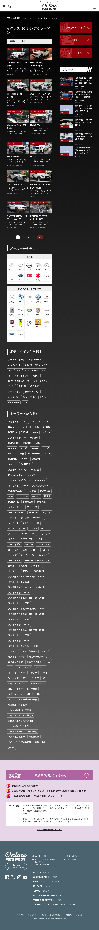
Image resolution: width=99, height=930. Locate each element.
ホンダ (23, 448)
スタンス (12, 534)
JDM (33, 534)
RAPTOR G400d (15, 185)
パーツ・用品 (75, 53)
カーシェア (40, 667)
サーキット (38, 518)
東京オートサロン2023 (18, 603)
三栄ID (25, 813)
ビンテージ (13, 651)
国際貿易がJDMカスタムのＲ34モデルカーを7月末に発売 (83, 136)
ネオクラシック (30, 651)
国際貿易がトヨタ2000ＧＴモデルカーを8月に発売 (83, 122)
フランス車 (23, 496)
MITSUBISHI (34, 454)
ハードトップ (14, 392)
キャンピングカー (16, 673)
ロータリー (13, 571)
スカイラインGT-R (17, 422)
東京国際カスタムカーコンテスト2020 (26, 630)
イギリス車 (40, 480)
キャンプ (35, 678)
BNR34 (24, 432)
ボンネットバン (32, 392)
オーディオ (13, 550)
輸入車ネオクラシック (39, 657)
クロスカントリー (16, 528)
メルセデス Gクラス (40, 94)
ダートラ (12, 518)
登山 (10, 689)
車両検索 (16, 18)
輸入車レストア (15, 662)
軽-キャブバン (29, 397)
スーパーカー (14, 560)
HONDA (34, 448)
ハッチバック (14, 365)
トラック (44, 397)
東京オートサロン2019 (18, 641)
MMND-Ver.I (35, 125)
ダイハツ (12, 464)
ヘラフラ (45, 528)
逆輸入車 (41, 502)
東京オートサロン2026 (33, 571)
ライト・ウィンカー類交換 (20, 715)
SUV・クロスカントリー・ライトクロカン (28, 381)
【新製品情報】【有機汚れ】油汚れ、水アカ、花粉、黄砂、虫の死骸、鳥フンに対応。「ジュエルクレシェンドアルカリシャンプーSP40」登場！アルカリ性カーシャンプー (83, 80)
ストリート (28, 523)
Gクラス (34, 156)
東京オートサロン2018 (18, 635)
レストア (45, 651)
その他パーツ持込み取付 (19, 742)
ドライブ (45, 673)
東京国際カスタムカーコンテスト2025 (26, 587)
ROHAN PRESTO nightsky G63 (38, 217)
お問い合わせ (31, 915)
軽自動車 (34, 386)
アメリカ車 (45, 491)
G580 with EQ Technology (36, 64)
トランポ (33, 673)
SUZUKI (36, 459)
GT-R (32, 422)
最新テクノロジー (35, 662)
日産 (38, 443)
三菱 (22, 454)
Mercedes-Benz (15, 475)
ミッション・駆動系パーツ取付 (22, 699)
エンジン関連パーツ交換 (19, 710)
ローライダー (14, 544)
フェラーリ (32, 507)
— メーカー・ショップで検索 (43, 859)
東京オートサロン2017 (18, 646)
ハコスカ (35, 470)
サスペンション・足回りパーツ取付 (24, 694)
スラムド (12, 539)
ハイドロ (29, 544)
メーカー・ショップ (75, 27)
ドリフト (46, 512)
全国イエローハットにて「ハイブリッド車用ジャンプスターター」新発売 (83, 108)
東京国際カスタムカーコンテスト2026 (26, 576)
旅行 (25, 678)
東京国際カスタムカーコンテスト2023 (26, 609)
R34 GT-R (26, 427)
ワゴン (11, 386)
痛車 (25, 550)
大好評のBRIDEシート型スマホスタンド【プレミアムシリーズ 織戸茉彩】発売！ (83, 150)
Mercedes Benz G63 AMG (16, 126)
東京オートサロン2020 (18, 625)
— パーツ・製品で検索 (41, 864)
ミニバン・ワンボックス (36, 365)
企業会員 (79, 915)
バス (25, 402)
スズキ (25, 459)
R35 (37, 427)
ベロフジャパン (80, 114)
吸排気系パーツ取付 (17, 705)
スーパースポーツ (16, 512)
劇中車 (11, 566)
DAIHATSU (26, 464)
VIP (41, 539)
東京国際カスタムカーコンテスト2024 (26, 598)
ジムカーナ (13, 523)
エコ (10, 667)
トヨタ (35, 432)
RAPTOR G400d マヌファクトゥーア (17, 217)
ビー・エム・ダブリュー (19, 480)
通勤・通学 (40, 742)
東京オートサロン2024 (18, 593)
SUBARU (12, 459)
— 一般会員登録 (70, 859)
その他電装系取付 (16, 737)
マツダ (46, 448)
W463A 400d (13, 156)
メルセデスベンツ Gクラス (17, 64)
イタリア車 (13, 486)
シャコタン (44, 534)
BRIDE (77, 156)
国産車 (47, 496)
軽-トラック (13, 402)
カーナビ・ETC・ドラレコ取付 (22, 731)
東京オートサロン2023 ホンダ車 (23, 438)
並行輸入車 (28, 502)
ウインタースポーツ (17, 683)
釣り (45, 678)
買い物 (11, 747)
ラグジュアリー (15, 507)
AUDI (10, 496)
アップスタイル (28, 555)
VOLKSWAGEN (15, 491)
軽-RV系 (22, 386)
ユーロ (46, 550)
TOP (8, 18)
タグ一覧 (20, 915)
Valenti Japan (80, 86)
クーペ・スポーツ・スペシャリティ (24, 360)
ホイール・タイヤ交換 (26, 689)
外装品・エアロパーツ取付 (20, 721)
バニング (12, 555)
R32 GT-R (43, 422)
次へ (40, 237)
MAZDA (12, 454)
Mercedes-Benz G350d (15, 95)
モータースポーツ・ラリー (37, 560)
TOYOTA (27, 443)
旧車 (36, 646)
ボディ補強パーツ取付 (18, 726)
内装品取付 (34, 737)
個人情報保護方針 (56, 915)
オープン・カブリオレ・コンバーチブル (26, 370)
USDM (24, 534)
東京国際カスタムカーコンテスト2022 (26, 614)
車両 (75, 40)
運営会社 (43, 915)
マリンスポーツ (38, 683)
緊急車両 (23, 566)
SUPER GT (13, 443)
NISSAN (12, 448)
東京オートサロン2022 (18, 619)
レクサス (46, 432)
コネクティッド (23, 667)
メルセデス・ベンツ (30, 18)
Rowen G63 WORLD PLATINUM (40, 186)
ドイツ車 (31, 491)
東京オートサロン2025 (18, 582)
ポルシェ (36, 496)
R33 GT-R (13, 427)
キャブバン (13, 397)
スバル (47, 454)
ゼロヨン (25, 518)
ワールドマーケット (81, 128)
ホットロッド (43, 544)
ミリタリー (36, 566)
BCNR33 (12, 432)
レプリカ (43, 555)
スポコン (33, 528)
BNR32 (46, 427)
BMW (25, 486)
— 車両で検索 (37, 862)
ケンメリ (32, 475)
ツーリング (13, 678)
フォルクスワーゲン (41, 486)
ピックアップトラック (18, 376)
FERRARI (33, 512)
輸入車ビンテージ (16, 657)
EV (48, 662)
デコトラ (35, 550)
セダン (36, 376)
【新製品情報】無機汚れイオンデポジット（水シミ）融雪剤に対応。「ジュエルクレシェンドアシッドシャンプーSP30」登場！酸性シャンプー (83, 94)
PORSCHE (13, 502)
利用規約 (69, 915)
